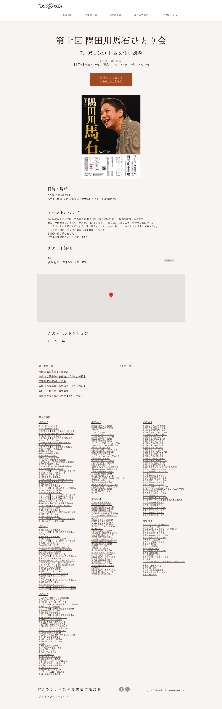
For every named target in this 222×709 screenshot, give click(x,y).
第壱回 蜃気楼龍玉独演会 (101, 474)
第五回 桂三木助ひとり (100, 480)
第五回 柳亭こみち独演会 (101, 454)
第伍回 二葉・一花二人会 (49, 440)
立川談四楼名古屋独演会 (153, 570)
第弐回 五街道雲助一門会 (52, 381)
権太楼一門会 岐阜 (46, 650)
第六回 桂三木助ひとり (100, 465)
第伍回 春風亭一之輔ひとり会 (155, 487)
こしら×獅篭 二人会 (151, 527)
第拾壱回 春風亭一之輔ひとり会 (104, 541)
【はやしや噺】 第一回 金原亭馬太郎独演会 (56, 565)
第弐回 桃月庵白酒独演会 (153, 533)
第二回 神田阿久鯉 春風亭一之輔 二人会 (55, 547)
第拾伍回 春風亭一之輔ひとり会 (104, 450)
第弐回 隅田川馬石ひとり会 (154, 478)
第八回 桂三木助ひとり (48, 667)
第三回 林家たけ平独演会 (153, 445)
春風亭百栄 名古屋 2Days (154, 572)
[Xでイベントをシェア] (56, 341)
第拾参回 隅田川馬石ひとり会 (51, 468)
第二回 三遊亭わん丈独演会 (50, 444)
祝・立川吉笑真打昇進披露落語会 (52, 460)
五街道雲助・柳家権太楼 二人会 (104, 533)
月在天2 (94, 493)
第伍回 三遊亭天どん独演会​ (53, 371)
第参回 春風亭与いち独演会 (53, 376)
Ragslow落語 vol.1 (151, 548)
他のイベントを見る (111, 81)
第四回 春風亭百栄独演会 (153, 502)
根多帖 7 (43, 422)
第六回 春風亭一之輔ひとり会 (155, 471)
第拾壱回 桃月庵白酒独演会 (102, 509)
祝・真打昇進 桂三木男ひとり (103, 552)
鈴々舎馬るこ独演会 (151, 540)
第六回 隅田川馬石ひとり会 (102, 535)
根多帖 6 (43, 526)
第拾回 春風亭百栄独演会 (102, 524)
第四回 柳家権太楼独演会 (101, 441)
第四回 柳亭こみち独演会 (102, 520)
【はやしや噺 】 (77, 376)
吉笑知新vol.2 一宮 (99, 546)
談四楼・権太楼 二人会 (152, 505)
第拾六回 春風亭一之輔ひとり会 (52, 663)
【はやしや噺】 (45, 518)
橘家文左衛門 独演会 (152, 555)
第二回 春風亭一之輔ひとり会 (155, 557)
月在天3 (94, 430)
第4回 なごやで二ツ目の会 (50, 648)
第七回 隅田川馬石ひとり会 (102, 507)
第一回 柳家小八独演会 (48, 426)
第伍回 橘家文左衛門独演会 (154, 480)
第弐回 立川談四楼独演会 (101, 574)
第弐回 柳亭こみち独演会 (153, 450)
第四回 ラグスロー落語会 (153, 531)
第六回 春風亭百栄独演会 (153, 454)
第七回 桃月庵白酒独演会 (153, 443)
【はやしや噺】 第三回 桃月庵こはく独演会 (57, 462)
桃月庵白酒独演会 (150, 553)
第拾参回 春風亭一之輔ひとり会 (104, 487)
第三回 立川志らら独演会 (102, 522)
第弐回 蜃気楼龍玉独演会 (49, 674)
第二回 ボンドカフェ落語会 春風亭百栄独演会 (162, 500)
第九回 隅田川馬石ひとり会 (102, 437)
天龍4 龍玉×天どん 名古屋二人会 (53, 661)
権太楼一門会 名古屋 (47, 652)
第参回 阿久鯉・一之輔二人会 (51, 449)
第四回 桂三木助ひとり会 (101, 504)
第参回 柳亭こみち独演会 (101, 563)
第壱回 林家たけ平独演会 (153, 512)
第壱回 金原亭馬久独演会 (101, 537)
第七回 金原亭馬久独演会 (61, 549)
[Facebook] (121, 689)
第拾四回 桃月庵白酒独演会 (102, 428)
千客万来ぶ (147, 474)
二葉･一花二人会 (98, 432)
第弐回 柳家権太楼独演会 (101, 559)
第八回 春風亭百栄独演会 (101, 561)
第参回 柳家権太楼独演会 (101, 489)
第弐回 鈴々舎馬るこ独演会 (154, 493)
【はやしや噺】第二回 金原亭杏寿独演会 (55, 466)
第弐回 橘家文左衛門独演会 (154, 550)
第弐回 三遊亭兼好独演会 (49, 458)
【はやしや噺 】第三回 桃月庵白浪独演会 (55, 438)
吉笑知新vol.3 (97, 528)
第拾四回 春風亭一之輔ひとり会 (104, 469)
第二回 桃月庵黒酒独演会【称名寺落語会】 (56, 433)
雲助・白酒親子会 (46, 654)
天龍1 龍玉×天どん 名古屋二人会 (104, 485)
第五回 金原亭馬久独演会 (49, 659)
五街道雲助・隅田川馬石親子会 (104, 539)
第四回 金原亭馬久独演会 (101, 439)
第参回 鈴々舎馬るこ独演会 (154, 458)
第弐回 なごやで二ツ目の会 (102, 460)
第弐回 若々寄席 (150, 568)
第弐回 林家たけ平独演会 (153, 482)
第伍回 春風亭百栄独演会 (153, 485)
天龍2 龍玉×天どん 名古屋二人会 (104, 467)
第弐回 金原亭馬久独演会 (101, 511)
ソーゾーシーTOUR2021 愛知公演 (105, 456)
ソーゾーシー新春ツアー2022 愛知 (105, 443)
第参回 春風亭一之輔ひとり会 (155, 535)
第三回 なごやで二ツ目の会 (102, 434)
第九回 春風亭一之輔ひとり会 (103, 570)
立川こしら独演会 (150, 546)
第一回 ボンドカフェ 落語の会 (156, 524)
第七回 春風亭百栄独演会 (153, 437)
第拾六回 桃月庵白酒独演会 (50, 552)
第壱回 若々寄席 (150, 575)
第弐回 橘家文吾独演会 (48, 646)
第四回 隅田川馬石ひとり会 (154, 439)
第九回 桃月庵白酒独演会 (101, 555)
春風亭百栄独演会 (150, 544)
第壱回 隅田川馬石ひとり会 (154, 495)
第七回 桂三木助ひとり (100, 448)
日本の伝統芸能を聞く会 (48, 545)
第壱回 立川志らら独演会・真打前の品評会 (160, 467)
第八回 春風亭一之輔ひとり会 (155, 432)
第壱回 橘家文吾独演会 (100, 491)
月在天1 (94, 518)
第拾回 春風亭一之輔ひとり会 (103, 557)
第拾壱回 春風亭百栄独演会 (102, 463)
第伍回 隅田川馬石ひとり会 (102, 572)
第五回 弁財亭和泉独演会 (49, 428)
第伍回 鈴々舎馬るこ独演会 (103, 526)
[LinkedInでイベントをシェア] (63, 341)
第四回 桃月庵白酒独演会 (153, 491)
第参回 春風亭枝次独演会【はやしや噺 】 (61, 396)
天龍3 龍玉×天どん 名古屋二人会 (104, 445)
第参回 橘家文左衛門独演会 (154, 538)
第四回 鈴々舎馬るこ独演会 (154, 428)
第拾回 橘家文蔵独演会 (100, 458)
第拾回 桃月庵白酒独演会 (101, 531)
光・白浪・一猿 (118, 478)
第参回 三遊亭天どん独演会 (102, 565)
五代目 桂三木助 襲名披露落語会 (104, 513)
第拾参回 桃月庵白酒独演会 (102, 452)
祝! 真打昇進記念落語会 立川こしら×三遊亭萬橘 (163, 489)
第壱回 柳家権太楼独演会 (153, 448)
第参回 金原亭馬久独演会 (101, 482)
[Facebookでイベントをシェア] (48, 341)
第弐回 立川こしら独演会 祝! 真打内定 (160, 529)
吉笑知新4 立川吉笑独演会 (50, 670)
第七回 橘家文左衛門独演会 (154, 430)
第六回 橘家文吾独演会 (48, 455)
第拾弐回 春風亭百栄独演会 (50, 665)
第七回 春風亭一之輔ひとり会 (155, 452)
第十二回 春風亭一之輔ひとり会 (104, 515)
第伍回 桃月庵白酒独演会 (153, 476)
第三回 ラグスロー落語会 (153, 542)
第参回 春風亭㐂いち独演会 (53, 386)
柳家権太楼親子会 (46, 451)
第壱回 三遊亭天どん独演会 (154, 469)
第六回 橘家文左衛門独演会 (154, 465)
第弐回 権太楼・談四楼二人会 (155, 460)
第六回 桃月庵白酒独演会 (153, 456)
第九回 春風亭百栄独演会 (101, 550)
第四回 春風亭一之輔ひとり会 (155, 497)
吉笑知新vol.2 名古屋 (100, 548)
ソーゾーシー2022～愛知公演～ (52, 672)
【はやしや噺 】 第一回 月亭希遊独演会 (55, 442)
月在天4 (42, 644)
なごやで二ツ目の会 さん (101, 478)
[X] (127, 689)
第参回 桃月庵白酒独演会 (153, 515)
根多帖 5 (43, 594)
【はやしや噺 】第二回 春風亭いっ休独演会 (56, 431)
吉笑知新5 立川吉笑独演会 (50, 657)
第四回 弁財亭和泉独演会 (49, 453)
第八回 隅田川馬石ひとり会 (102, 476)
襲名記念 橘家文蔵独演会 (101, 544)
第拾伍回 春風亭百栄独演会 (50, 436)
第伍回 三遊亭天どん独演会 (50, 567)
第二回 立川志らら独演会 (153, 441)
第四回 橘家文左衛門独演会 (154, 507)
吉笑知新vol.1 (97, 568)
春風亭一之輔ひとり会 (152, 566)
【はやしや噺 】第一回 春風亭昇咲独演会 (55, 447)
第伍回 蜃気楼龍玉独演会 (49, 464)
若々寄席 (146, 559)
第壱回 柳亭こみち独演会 (153, 510)
